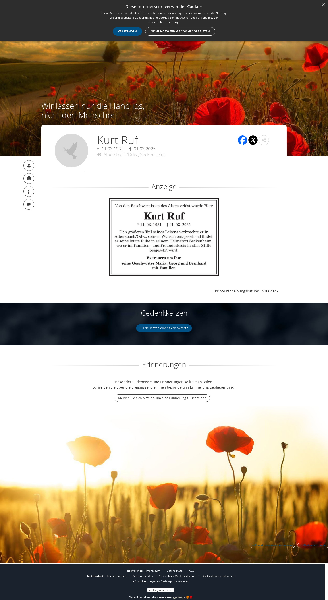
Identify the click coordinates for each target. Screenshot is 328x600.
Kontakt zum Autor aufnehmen (273, 545)
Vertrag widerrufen (160, 590)
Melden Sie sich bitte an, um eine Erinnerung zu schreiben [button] (162, 398)
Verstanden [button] (127, 31)
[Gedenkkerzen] (28, 191)
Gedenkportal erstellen (144, 597)
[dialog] (164, 20)
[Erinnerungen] (28, 204)
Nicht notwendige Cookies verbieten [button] (180, 31)
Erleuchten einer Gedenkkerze (165, 328)
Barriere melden (142, 576)
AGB (192, 571)
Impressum (153, 571)
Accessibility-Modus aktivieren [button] (177, 576)
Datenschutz (174, 571)
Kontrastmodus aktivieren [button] (218, 576)
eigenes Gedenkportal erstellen (169, 581)
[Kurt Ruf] (28, 165)
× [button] (323, 4)
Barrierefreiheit (116, 576)
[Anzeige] (28, 178)
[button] (264, 140)
